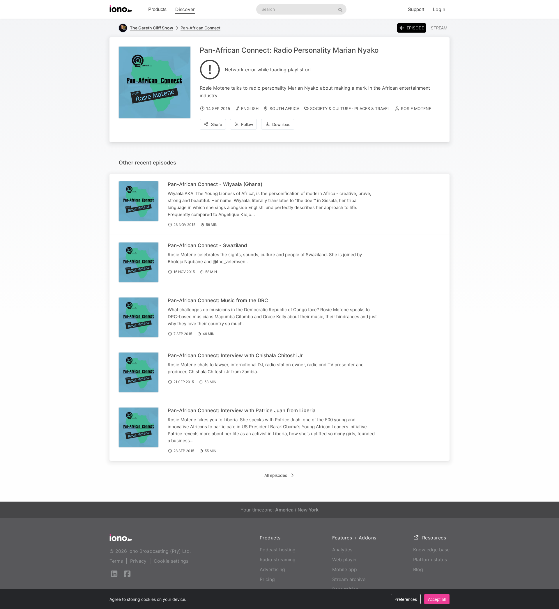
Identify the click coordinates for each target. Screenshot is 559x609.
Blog (418, 569)
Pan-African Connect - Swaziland (207, 245)
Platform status (430, 559)
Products (157, 9)
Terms (116, 561)
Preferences (406, 599)
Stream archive (348, 579)
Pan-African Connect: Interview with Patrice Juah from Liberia (242, 410)
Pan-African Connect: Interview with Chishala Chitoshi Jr (235, 355)
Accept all (437, 599)
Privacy (138, 561)
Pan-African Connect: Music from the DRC (218, 300)
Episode (415, 27)
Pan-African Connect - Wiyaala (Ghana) (215, 184)
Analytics (342, 550)
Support (416, 9)
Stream (439, 27)
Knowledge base (431, 550)
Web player (344, 559)
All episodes (275, 475)
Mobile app (344, 569)
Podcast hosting (278, 550)
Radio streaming (278, 559)
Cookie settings (171, 561)
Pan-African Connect (200, 27)
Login (439, 9)
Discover (185, 9)
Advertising (272, 569)
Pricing (267, 579)
